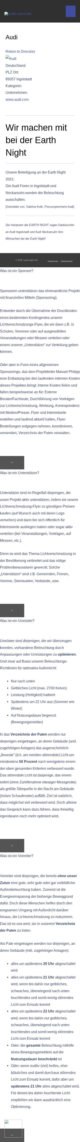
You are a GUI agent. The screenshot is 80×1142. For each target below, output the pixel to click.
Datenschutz (67, 261)
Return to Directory (20, 51)
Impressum (53, 261)
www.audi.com (17, 99)
